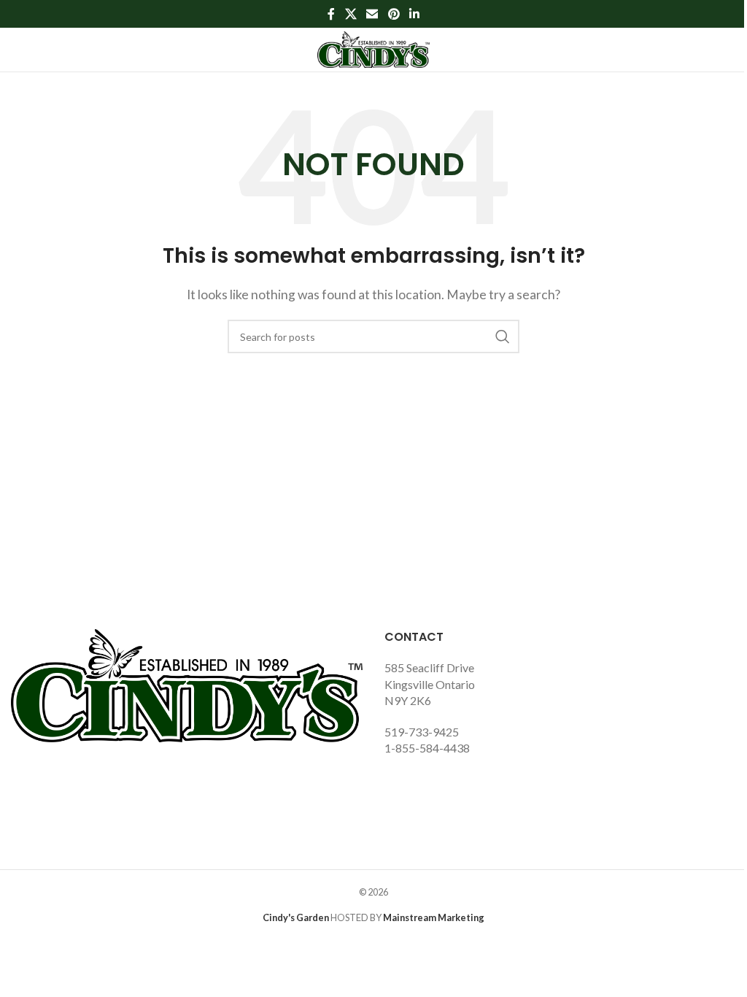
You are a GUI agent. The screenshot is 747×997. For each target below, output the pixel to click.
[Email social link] (372, 14)
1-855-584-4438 (427, 748)
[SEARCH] (502, 336)
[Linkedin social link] (414, 14)
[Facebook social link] (331, 14)
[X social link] (350, 14)
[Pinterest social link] (393, 14)
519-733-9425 (421, 732)
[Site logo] (373, 48)
